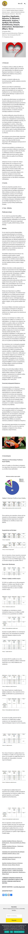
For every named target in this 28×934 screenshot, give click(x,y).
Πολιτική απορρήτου (19, 931)
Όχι (11, 931)
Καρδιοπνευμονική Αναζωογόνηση (10, 33)
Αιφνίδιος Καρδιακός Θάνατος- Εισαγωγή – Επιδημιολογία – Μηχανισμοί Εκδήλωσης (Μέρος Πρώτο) (13, 842)
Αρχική (3, 8)
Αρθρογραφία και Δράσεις (11, 8)
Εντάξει (7, 931)
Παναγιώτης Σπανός (8, 37)
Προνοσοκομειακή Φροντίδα (14, 34)
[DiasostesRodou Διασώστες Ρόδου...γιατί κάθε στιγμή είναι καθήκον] (4, 3)
